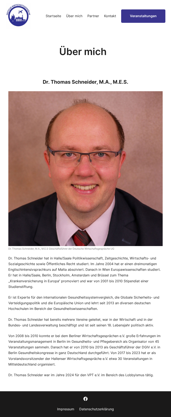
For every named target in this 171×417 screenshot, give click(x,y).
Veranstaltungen (143, 16)
